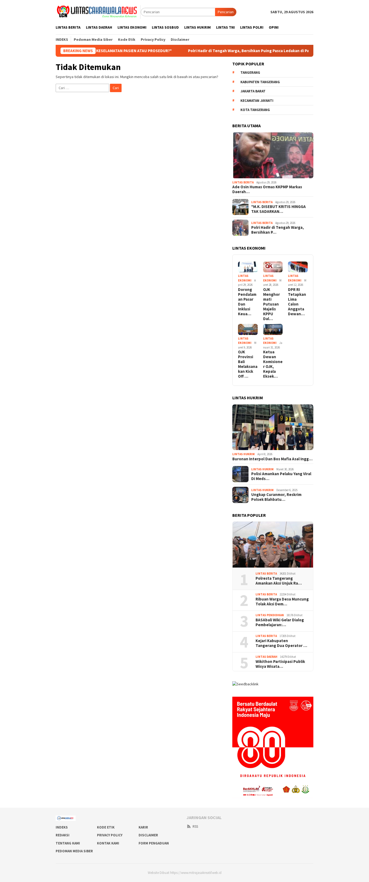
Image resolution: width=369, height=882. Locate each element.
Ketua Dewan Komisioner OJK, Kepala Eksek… (273, 364)
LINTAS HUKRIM (243, 454)
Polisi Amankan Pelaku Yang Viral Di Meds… (281, 476)
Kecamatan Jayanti (256, 100)
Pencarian (226, 11)
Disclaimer (148, 835)
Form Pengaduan (154, 843)
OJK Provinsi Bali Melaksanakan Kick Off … (247, 364)
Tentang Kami (68, 843)
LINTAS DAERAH (266, 657)
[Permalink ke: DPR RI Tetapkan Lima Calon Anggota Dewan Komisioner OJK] (298, 267)
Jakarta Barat (253, 91)
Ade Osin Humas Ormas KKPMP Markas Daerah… (267, 189)
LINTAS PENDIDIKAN (270, 615)
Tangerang (250, 72)
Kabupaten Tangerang (260, 82)
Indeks (62, 827)
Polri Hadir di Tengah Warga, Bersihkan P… (277, 230)
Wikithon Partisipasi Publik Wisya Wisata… (280, 664)
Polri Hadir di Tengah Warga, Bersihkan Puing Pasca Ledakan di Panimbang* (227, 50)
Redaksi (62, 835)
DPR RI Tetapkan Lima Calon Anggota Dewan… (297, 301)
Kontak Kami (108, 843)
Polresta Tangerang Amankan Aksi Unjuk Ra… (279, 581)
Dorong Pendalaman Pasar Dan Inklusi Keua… (247, 301)
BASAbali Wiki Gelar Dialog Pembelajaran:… (280, 622)
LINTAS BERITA (243, 182)
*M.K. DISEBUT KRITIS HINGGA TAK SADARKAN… (278, 209)
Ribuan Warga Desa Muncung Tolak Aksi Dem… (282, 601)
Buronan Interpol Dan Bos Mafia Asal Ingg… (272, 459)
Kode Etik (106, 827)
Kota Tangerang (255, 110)
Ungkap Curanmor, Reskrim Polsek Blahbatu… (276, 497)
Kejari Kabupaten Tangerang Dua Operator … (281, 643)
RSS (195, 826)
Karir (143, 827)
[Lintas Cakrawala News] (98, 11)
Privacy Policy (109, 835)
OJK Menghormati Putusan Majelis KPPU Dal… (271, 304)
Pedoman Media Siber (74, 851)
